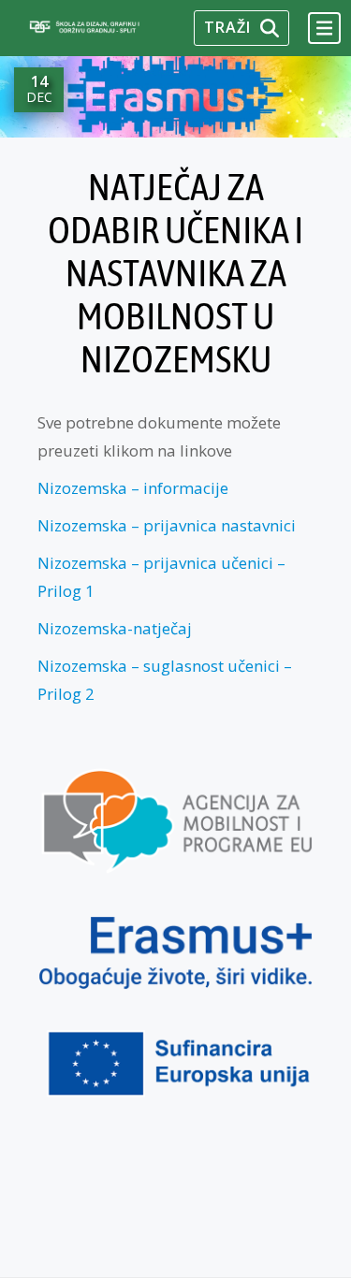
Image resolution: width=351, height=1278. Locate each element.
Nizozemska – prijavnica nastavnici (166, 525)
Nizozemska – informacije (132, 488)
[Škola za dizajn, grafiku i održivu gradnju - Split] (102, 27)
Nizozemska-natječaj (114, 628)
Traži (227, 27)
